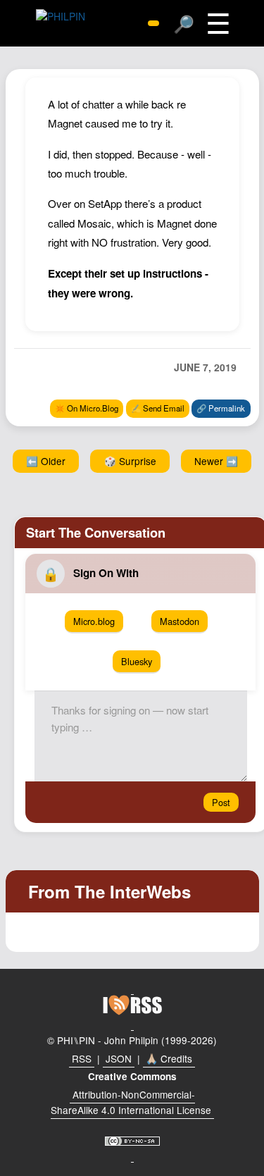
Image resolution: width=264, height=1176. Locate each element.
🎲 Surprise (130, 461)
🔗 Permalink (220, 408)
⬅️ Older (45, 461)
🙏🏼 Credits (169, 1058)
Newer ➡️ (216, 461)
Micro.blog (94, 621)
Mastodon (179, 621)
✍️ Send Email (157, 408)
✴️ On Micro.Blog (86, 408)
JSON (119, 1058)
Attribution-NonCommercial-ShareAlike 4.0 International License (131, 1102)
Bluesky (136, 661)
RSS (82, 1058)
